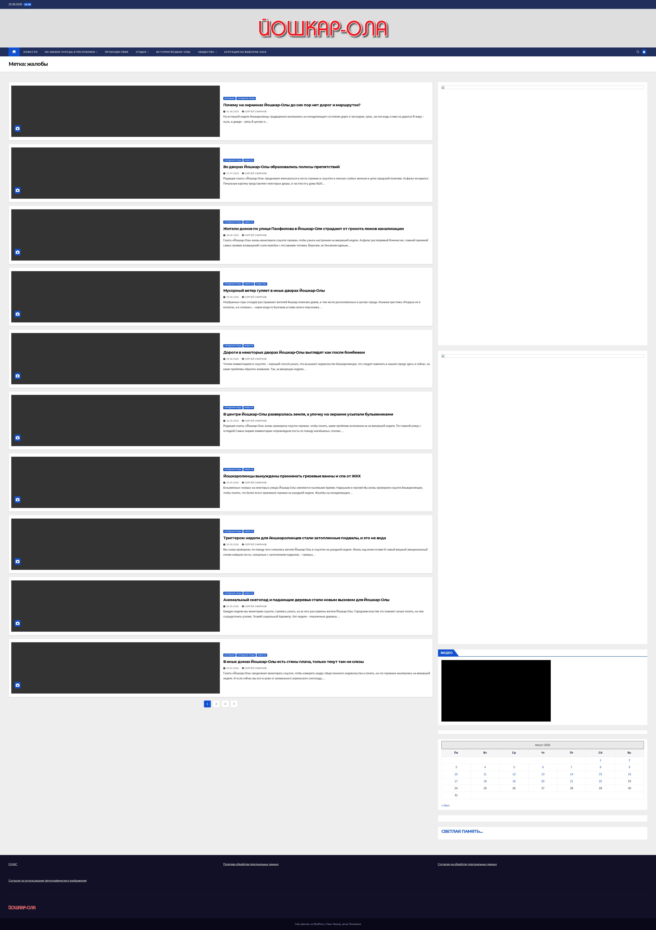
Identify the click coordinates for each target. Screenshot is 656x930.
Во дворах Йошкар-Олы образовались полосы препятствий (281, 167)
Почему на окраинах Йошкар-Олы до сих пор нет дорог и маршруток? (292, 105)
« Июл (445, 805)
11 (485, 774)
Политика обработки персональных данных (251, 864)
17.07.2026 (233, 173)
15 (600, 774)
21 (571, 781)
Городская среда (246, 98)
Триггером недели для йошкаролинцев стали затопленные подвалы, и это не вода (304, 538)
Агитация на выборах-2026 (245, 51)
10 (456, 774)
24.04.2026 (233, 668)
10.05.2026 (233, 544)
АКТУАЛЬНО (229, 98)
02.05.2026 (233, 606)
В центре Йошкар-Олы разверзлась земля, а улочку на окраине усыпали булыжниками (308, 414)
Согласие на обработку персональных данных (467, 864)
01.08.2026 (233, 111)
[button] (638, 51)
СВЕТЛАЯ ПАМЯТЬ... (462, 831)
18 (485, 781)
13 (542, 774)
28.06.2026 (233, 235)
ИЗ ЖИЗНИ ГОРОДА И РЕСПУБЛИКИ (70, 51)
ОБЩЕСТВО (206, 51)
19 (514, 781)
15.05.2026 (233, 482)
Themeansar (355, 924)
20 (542, 781)
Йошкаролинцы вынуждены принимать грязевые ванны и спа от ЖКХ (292, 476)
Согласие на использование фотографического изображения (48, 880)
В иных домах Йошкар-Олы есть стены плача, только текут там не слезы (293, 661)
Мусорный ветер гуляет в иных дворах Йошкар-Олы (274, 290)
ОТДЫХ (141, 51)
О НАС (13, 864)
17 (456, 781)
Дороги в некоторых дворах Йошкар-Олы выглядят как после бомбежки (294, 352)
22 (600, 781)
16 (629, 774)
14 (571, 774)
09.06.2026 (233, 359)
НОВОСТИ (30, 51)
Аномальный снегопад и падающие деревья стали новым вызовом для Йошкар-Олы (306, 600)
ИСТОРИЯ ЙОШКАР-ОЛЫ (173, 51)
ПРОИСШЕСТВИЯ (116, 51)
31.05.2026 (233, 421)
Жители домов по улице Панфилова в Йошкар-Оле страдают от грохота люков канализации (313, 228)
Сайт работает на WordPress (310, 924)
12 (514, 774)
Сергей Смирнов (256, 111)
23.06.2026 (233, 297)
